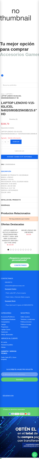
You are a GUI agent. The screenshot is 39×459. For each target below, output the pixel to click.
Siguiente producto (36, 96)
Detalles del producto (11, 200)
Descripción (6, 171)
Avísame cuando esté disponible (19, 157)
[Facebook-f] (4, 401)
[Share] (32, 2)
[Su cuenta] (1, 80)
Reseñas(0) (5, 205)
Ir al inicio (34, 96)
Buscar (35, 85)
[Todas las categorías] (1, 60)
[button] (8, 249)
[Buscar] (1, 73)
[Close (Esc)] (36, 2)
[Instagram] (9, 401)
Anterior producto (31, 96)
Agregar (16, 142)
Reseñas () (13, 119)
